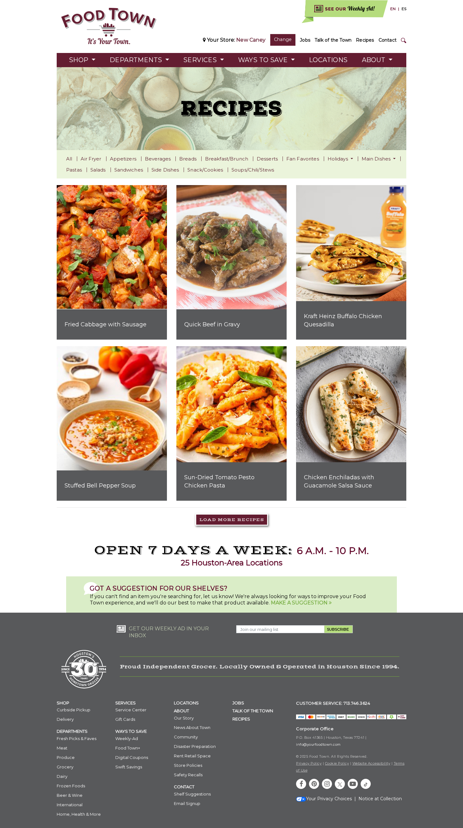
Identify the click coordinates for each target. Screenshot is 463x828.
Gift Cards (125, 719)
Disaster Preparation (195, 746)
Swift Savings (128, 766)
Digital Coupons (131, 757)
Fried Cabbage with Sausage (105, 324)
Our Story (184, 717)
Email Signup (187, 803)
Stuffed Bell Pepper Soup (100, 485)
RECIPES (241, 718)
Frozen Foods (71, 785)
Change (283, 39)
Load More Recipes (231, 519)
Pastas (74, 170)
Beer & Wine (70, 795)
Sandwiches (128, 170)
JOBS (238, 702)
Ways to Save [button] (263, 60)
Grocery (65, 766)
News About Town (192, 727)
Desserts (267, 159)
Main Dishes (377, 159)
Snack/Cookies (205, 170)
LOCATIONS (186, 702)
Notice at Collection (380, 799)
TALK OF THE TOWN (252, 710)
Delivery (65, 719)
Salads (98, 170)
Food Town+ (127, 747)
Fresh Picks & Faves (76, 738)
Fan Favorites (302, 159)
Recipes (365, 40)
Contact (388, 40)
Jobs (305, 40)
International (70, 804)
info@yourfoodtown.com (318, 744)
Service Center (130, 709)
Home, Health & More (79, 814)
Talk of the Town (333, 40)
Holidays (338, 159)
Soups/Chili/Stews (253, 170)
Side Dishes (165, 170)
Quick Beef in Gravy (212, 324)
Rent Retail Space (192, 755)
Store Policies (188, 765)
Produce (66, 757)
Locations (328, 60)
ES (404, 8)
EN (393, 8)
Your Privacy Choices (329, 799)
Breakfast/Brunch (226, 159)
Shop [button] (79, 60)
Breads (188, 159)
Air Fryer (91, 159)
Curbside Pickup (73, 709)
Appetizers (123, 159)
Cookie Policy (337, 763)
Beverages (158, 159)
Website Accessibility (371, 763)
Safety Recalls (188, 774)
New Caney (251, 40)
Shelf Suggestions (192, 793)
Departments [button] (137, 60)
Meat (62, 747)
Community (186, 736)
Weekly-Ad (126, 738)
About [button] (374, 60)
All (69, 159)
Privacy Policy (309, 763)
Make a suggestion (300, 603)
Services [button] (201, 60)
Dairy (62, 776)
